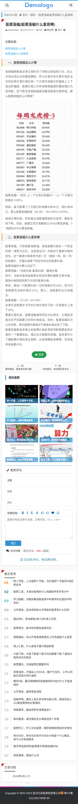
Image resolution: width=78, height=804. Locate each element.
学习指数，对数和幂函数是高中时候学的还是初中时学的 (42, 601)
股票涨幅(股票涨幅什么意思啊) (56, 15)
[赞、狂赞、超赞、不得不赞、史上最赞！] (52, 513)
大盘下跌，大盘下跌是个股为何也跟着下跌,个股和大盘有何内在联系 (42, 655)
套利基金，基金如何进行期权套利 (21, 369)
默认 (60, 29)
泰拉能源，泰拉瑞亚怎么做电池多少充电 (36, 719)
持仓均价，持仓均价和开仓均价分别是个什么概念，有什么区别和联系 (42, 737)
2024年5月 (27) (21, 776)
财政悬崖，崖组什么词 (26, 755)
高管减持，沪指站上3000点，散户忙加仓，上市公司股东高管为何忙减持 (43, 673)
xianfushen (13, 29)
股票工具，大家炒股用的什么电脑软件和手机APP (41, 591)
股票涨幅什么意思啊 (16, 53)
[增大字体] (64, 29)
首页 (25, 15)
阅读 (41, 354)
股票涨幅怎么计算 (15, 48)
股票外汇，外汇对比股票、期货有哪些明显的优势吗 (42, 728)
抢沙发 (50, 29)
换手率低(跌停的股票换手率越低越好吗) (35, 746)
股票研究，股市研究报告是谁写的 (32, 628)
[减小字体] (56, 29)
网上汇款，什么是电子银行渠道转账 (33, 646)
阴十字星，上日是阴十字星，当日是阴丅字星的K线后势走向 (43, 582)
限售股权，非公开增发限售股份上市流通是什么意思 (42, 637)
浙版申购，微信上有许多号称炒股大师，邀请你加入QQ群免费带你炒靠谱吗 (42, 701)
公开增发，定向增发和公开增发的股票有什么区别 (41, 609)
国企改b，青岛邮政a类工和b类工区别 (34, 619)
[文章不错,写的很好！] (42, 513)
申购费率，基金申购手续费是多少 (32, 709)
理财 (32, 15)
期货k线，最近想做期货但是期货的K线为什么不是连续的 (42, 682)
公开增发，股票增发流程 (27, 691)
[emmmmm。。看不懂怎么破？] (47, 513)
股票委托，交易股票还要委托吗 (31, 664)
